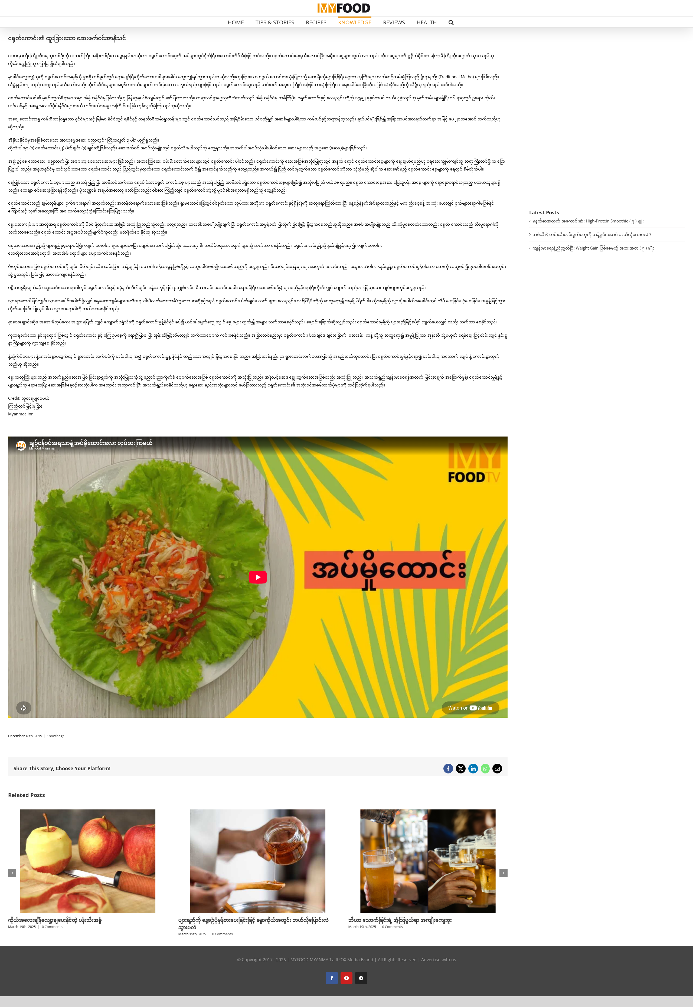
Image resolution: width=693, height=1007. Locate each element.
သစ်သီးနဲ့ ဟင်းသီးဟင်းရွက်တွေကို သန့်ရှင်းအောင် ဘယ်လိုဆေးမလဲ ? (591, 234)
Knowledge (55, 735)
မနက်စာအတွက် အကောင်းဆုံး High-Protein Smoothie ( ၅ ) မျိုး (588, 221)
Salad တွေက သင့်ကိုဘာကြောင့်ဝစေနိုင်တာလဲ (395, 920)
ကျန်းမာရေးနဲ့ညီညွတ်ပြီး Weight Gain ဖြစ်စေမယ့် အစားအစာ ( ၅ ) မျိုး (593, 248)
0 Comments (52, 933)
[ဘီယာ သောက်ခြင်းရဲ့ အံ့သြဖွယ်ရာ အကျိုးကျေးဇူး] (257, 812)
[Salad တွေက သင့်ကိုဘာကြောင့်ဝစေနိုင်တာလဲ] (428, 812)
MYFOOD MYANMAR (310, 960)
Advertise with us (438, 960)
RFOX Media (348, 960)
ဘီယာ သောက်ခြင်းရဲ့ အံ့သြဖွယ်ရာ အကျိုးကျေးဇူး (230, 920)
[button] (451, 22)
